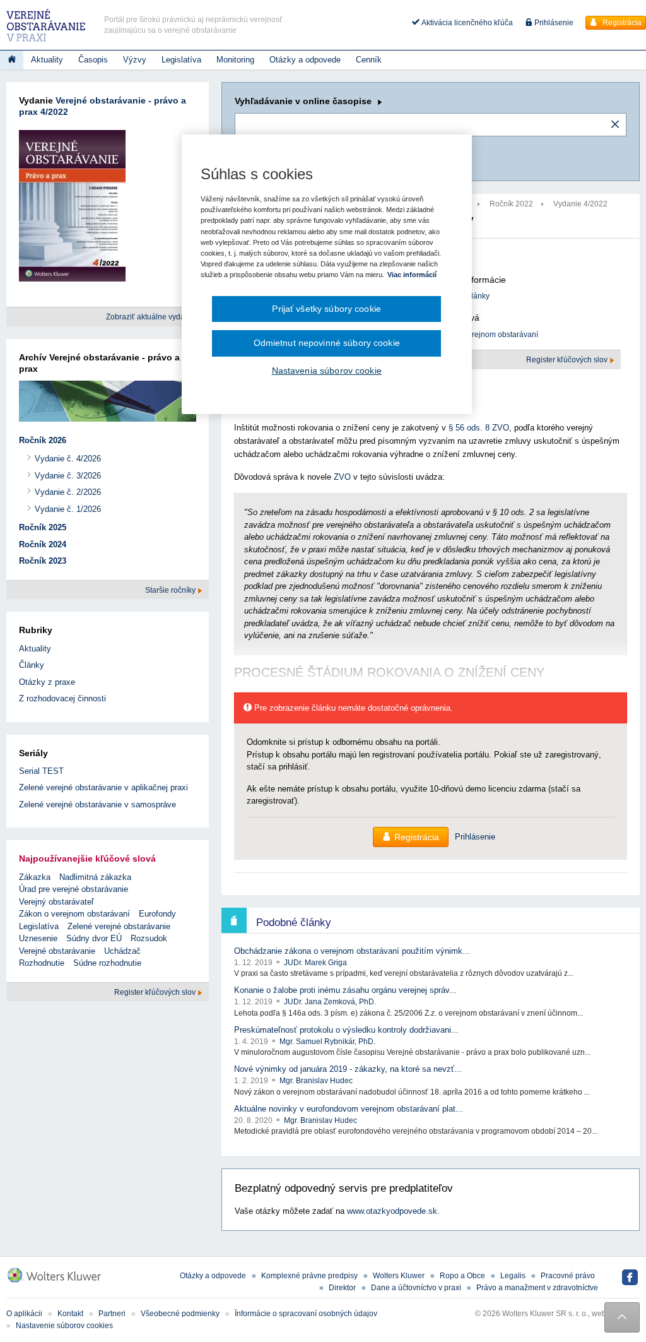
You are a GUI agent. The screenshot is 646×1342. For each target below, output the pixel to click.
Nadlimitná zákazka (95, 877)
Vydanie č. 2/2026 (68, 492)
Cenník (369, 59)
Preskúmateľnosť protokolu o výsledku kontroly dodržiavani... (346, 1030)
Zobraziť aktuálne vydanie (151, 316)
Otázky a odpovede (305, 59)
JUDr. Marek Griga (315, 962)
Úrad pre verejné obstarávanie (73, 889)
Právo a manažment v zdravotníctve (537, 1287)
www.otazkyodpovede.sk (392, 1211)
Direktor (342, 1287)
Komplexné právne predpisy (309, 1275)
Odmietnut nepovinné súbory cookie (327, 343)
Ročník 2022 (511, 203)
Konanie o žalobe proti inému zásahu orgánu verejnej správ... (345, 990)
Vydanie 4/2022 (580, 203)
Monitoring (235, 59)
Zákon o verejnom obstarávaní (486, 334)
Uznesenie (38, 938)
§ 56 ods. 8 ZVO (479, 427)
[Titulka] (11, 59)
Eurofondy (157, 913)
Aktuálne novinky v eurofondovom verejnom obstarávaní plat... (348, 1108)
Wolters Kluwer (399, 1275)
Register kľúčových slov (567, 359)
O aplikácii (24, 1313)
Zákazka (34, 877)
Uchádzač (122, 951)
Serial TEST (41, 771)
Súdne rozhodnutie (107, 963)
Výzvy (134, 59)
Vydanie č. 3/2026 (68, 475)
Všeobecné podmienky (180, 1313)
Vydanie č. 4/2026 (68, 458)
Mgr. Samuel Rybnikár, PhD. (327, 1041)
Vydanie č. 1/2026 (68, 509)
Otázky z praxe (47, 682)
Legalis (513, 1275)
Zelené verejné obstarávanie (119, 926)
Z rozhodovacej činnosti (62, 698)
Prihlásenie (552, 22)
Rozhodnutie (41, 963)
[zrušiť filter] (615, 125)
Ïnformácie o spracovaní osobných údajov (306, 1313)
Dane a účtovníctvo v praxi (416, 1287)
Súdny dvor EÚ (94, 938)
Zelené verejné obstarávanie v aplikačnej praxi (103, 787)
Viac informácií (412, 274)
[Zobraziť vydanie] (72, 208)
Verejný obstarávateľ (56, 901)
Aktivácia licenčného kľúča (466, 22)
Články (31, 665)
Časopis (93, 59)
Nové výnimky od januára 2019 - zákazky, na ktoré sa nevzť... (348, 1069)
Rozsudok (149, 938)
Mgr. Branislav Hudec (316, 1080)
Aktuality (47, 59)
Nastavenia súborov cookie (327, 370)
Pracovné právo (568, 1275)
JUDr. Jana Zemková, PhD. (330, 1001)
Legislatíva (181, 59)
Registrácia (621, 22)
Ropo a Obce (462, 1275)
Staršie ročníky (171, 590)
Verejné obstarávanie (57, 951)
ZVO (342, 477)
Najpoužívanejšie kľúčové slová (87, 858)
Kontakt (70, 1313)
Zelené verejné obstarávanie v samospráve (97, 804)
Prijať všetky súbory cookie (326, 309)
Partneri (112, 1313)
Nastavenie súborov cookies (64, 1325)
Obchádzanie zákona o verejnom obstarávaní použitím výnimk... (352, 951)
